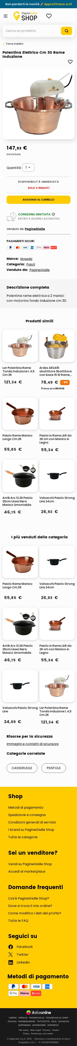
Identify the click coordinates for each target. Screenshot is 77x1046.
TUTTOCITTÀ (43, 1021)
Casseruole (22, 768)
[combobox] (38, 31)
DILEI (54, 1021)
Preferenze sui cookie (42, 1033)
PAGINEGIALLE (37, 1018)
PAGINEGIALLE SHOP (57, 1018)
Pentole (54, 768)
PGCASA (12, 1021)
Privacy (47, 1030)
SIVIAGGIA (63, 1021)
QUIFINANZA (24, 1025)
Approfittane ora (57, 4)
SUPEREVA (53, 1025)
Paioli (30, 264)
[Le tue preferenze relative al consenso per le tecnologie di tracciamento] (70, 1039)
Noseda (26, 259)
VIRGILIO (23, 1018)
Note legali (35, 1030)
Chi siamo (24, 1030)
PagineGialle (35, 229)
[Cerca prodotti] (66, 31)
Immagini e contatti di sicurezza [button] (33, 744)
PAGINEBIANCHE (26, 1021)
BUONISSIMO (39, 1025)
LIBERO (13, 1018)
